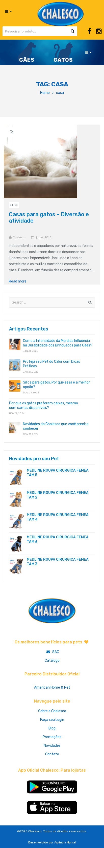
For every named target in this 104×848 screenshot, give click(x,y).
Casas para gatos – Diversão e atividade (49, 217)
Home (45, 93)
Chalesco (19, 237)
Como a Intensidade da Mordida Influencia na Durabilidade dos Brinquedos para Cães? (57, 343)
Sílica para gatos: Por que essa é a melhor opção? (56, 384)
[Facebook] (89, 31)
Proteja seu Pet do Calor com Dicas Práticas (51, 363)
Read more (19, 281)
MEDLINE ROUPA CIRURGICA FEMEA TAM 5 (58, 472)
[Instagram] (98, 31)
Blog (52, 728)
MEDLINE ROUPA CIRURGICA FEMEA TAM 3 (58, 561)
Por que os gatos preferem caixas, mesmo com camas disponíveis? (43, 405)
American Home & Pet (52, 687)
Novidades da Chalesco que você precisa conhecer (56, 426)
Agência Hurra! (65, 842)
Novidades (52, 745)
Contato (52, 754)
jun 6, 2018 (43, 237)
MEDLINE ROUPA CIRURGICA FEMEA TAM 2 (58, 495)
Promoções (52, 737)
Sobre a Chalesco (52, 711)
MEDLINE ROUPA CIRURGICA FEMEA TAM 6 (58, 539)
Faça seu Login (52, 720)
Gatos (14, 205)
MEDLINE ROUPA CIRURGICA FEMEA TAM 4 (58, 517)
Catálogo (52, 660)
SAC (55, 652)
